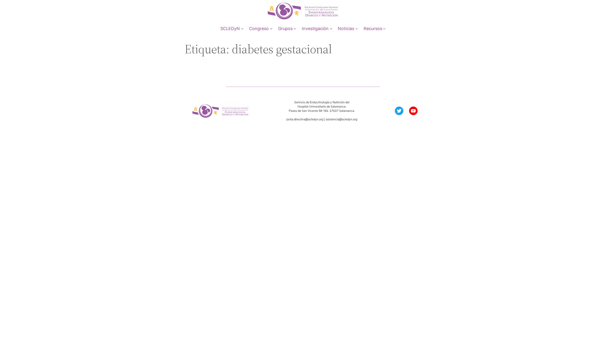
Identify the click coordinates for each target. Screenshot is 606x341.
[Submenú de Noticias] (356, 28)
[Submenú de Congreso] (271, 28)
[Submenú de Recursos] (384, 28)
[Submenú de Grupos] (295, 28)
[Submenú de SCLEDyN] (242, 28)
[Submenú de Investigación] (331, 28)
